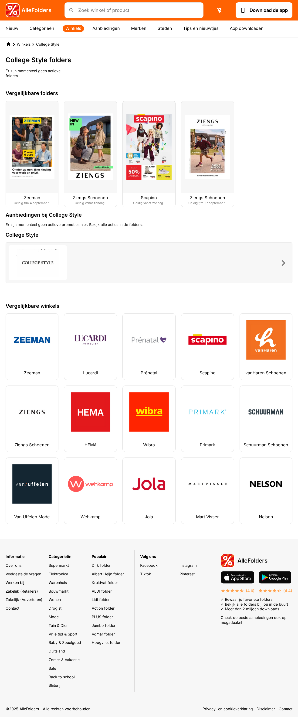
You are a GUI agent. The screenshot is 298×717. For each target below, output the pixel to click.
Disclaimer (266, 709)
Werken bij (15, 582)
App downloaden (247, 28)
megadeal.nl (231, 622)
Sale (52, 668)
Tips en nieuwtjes (201, 28)
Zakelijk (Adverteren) (24, 599)
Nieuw (12, 28)
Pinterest (187, 574)
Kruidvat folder (105, 582)
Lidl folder (101, 599)
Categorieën (42, 28)
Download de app (269, 10)
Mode (54, 617)
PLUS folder (102, 617)
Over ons (13, 565)
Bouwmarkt (58, 591)
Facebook (149, 565)
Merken (138, 28)
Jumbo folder (103, 625)
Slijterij (54, 685)
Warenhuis (58, 582)
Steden (165, 28)
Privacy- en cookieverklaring (228, 709)
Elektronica (58, 574)
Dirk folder (101, 565)
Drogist (55, 608)
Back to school (62, 677)
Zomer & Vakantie (64, 659)
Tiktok (145, 574)
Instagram (188, 565)
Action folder (103, 608)
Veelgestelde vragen (23, 574)
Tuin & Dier (58, 625)
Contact (12, 608)
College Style (47, 44)
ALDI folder (102, 591)
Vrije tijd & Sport (63, 634)
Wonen (55, 599)
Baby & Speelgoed (65, 642)
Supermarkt (59, 565)
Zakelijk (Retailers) (22, 591)
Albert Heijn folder (108, 574)
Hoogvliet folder (106, 642)
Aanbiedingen (106, 28)
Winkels (73, 28)
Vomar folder (103, 634)
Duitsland (57, 651)
